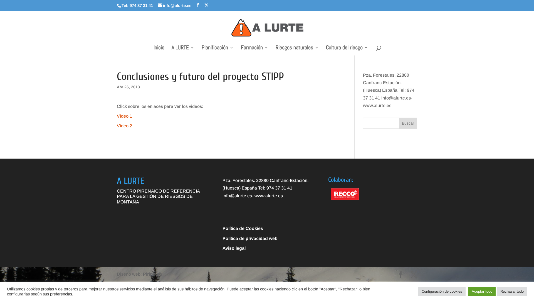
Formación (252, 48)
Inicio (159, 48)
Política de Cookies (242, 228)
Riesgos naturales (294, 48)
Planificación (215, 48)
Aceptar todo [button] (482, 291)
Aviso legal (234, 248)
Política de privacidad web (250, 238)
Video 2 (124, 125)
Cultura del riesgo (344, 48)
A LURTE (180, 48)
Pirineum (152, 274)
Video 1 (124, 116)
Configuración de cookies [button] (442, 291)
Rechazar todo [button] (512, 291)
